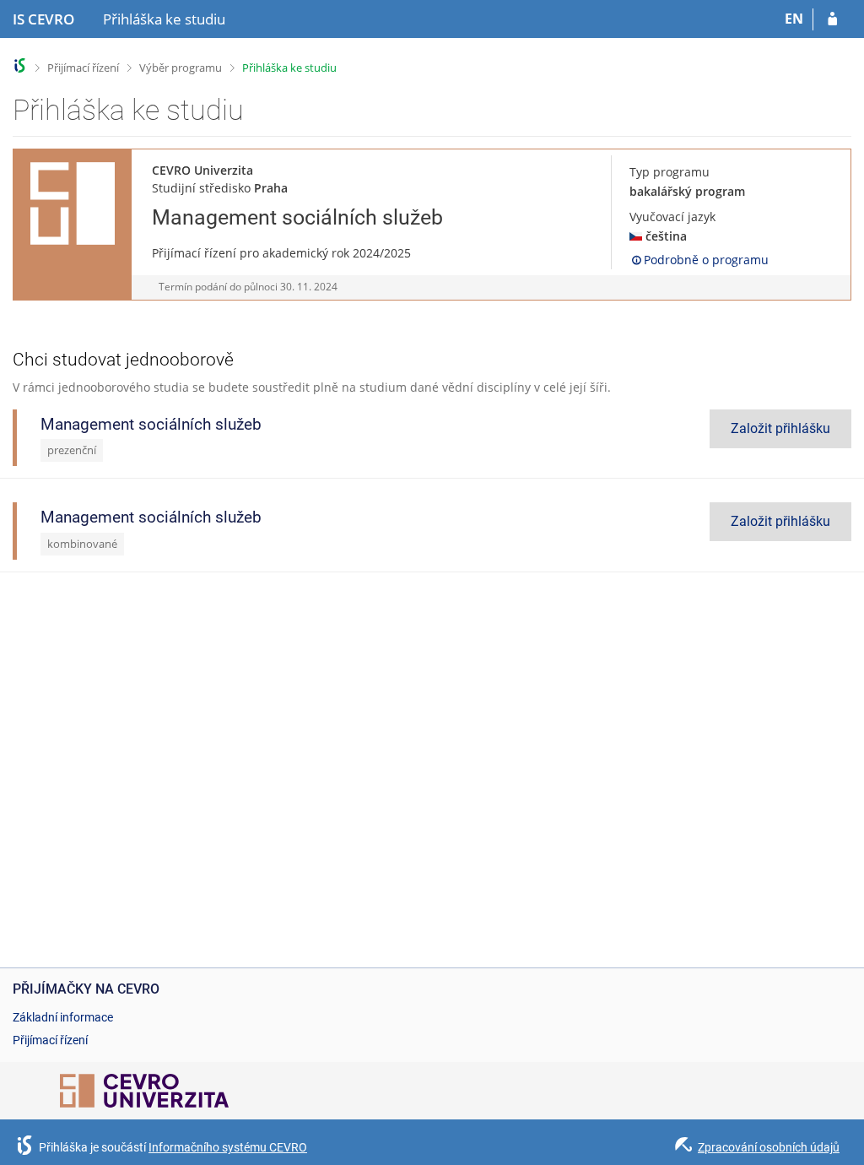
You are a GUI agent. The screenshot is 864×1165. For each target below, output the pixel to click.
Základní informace (63, 1017)
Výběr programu (180, 67)
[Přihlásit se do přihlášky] (832, 19)
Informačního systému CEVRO (227, 1147)
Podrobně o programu (706, 260)
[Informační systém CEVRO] (20, 65)
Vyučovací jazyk (672, 217)
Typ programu (669, 172)
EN (794, 18)
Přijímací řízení (83, 67)
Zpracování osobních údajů (769, 1147)
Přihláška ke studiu (289, 67)
